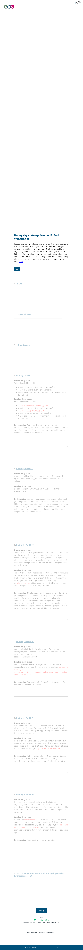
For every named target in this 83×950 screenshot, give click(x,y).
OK (17, 269)
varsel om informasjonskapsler (47, 932)
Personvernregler (32, 932)
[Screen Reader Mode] (77, 2)
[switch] (81, 2)
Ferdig (41, 911)
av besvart (30, 947)
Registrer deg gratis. (56, 922)
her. (21, 261)
